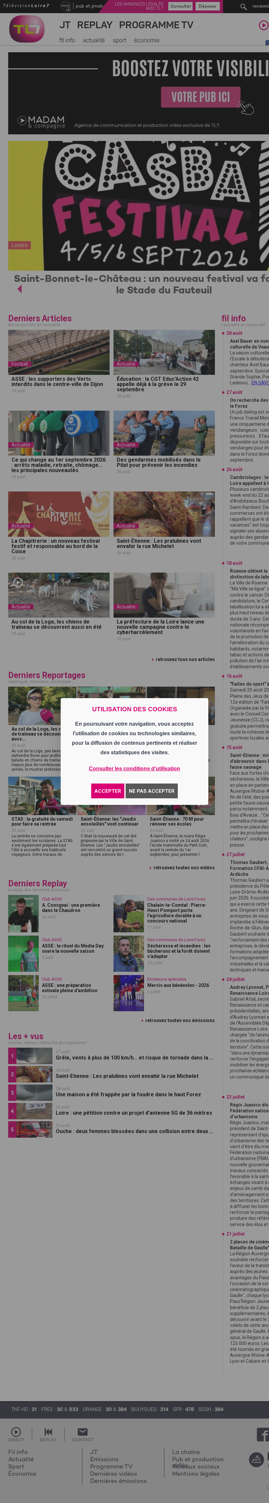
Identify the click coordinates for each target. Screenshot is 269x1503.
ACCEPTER (107, 791)
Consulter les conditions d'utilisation (134, 768)
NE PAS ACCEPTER (152, 791)
